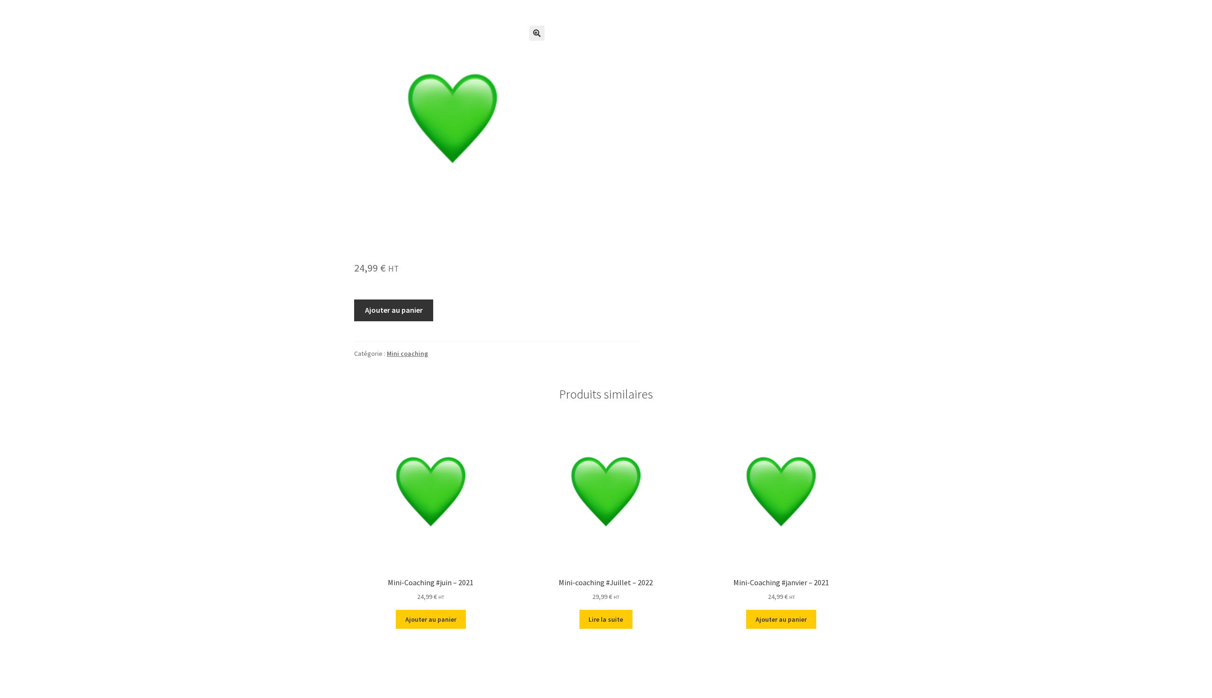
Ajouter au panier (394, 310)
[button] (536, 33)
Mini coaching (407, 353)
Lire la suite (605, 619)
